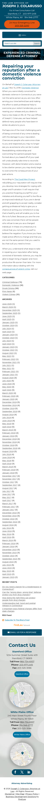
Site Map (20, 794)
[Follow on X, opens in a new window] (22, 772)
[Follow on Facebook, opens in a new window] (15, 772)
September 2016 (9, 522)
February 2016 (8, 543)
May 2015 (6, 571)
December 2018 (9, 439)
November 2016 (9, 516)
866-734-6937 (27, 661)
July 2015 (6, 565)
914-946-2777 (31, 17)
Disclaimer (10, 794)
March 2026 (7, 307)
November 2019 (9, 405)
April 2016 (6, 537)
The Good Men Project (24, 179)
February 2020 (8, 396)
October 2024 (8, 325)
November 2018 (9, 442)
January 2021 (8, 375)
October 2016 (8, 519)
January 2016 (8, 546)
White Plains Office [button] (22, 735)
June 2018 (7, 457)
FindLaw (22, 799)
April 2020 (6, 390)
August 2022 (8, 353)
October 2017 (8, 482)
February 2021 (8, 371)
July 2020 (6, 381)
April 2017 (6, 500)
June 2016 (7, 531)
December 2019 (9, 402)
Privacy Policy (32, 794)
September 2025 (9, 313)
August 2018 (8, 451)
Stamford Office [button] (22, 674)
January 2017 (8, 510)
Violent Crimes (8, 294)
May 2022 (6, 356)
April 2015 (6, 574)
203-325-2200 (22, 25)
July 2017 (6, 491)
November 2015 (9, 553)
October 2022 (8, 350)
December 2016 (9, 513)
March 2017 (7, 504)
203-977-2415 (29, 14)
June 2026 (7, 304)
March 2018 (7, 467)
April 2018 (6, 464)
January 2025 (8, 322)
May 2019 (6, 424)
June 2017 (7, 494)
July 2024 (6, 329)
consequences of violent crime (16, 269)
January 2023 (8, 347)
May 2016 (6, 534)
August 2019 (8, 415)
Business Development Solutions (21, 797)
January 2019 (8, 436)
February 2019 (8, 433)
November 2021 (9, 362)
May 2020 (6, 387)
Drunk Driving (8, 288)
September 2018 (9, 448)
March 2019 (7, 430)
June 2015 (7, 568)
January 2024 (8, 335)
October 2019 (8, 408)
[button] (22, 35)
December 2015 (9, 550)
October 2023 (8, 338)
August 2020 (8, 378)
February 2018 (8, 470)
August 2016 (8, 525)
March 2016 (7, 540)
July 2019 (6, 418)
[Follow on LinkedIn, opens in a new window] (29, 772)
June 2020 (7, 384)
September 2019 (9, 411)
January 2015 (8, 577)
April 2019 (6, 427)
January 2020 (8, 399)
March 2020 (7, 393)
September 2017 (9, 485)
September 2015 (9, 559)
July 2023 (6, 341)
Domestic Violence (30, 88)
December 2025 (9, 310)
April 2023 (6, 344)
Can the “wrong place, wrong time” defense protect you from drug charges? (21, 593)
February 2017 (8, 507)
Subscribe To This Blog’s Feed (17, 620)
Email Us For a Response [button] (23, 632)
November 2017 (9, 479)
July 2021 (6, 365)
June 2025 (7, 316)
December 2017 (9, 476)
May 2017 (6, 497)
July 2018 (6, 454)
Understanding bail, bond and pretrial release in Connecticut (19, 604)
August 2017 (8, 488)
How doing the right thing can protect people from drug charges (18, 599)
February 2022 (8, 359)
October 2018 (8, 445)
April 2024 (6, 332)
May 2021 (6, 368)
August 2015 (8, 562)
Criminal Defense (10, 282)
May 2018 (6, 461)
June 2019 (7, 421)
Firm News (7, 291)
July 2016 (6, 528)
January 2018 (8, 473)
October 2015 (8, 556)
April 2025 (6, 319)
